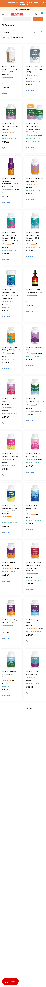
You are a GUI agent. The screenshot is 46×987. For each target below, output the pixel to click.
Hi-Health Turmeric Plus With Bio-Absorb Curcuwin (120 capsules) (34, 567)
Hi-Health (31, 90)
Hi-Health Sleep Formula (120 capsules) (32, 622)
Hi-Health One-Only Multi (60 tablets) (9, 621)
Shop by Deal (4, 14)
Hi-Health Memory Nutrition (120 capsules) (9, 674)
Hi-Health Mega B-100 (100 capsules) (34, 455)
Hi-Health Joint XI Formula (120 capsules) (9, 401)
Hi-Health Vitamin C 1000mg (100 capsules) (11, 348)
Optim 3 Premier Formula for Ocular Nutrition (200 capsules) (9, 71)
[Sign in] (36, 14)
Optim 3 (7, 93)
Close (43, 2)
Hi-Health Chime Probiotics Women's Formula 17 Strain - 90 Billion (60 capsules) (10, 237)
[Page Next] (36, 708)
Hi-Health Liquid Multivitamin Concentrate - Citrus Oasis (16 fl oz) (10, 182)
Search (38, 19)
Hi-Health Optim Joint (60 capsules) (34, 179)
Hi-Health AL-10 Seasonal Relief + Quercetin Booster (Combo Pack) (33, 128)
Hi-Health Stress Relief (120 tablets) (34, 348)
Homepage (6, 38)
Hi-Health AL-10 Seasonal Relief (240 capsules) (10, 126)
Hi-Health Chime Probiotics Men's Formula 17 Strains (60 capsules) (34, 237)
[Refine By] (41, 32)
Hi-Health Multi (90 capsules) (9, 564)
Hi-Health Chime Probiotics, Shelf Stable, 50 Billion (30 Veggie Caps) (10, 294)
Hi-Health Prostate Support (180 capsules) (33, 508)
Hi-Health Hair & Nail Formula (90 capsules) (10, 455)
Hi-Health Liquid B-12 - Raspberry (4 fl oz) (34, 291)
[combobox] (17, 19)
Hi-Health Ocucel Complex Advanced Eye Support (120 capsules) (9, 509)
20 (31, 708)
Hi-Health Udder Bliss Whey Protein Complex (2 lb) (34, 69)
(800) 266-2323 (24, 9)
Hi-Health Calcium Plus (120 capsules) (35, 673)
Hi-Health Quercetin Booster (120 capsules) (35, 400)
